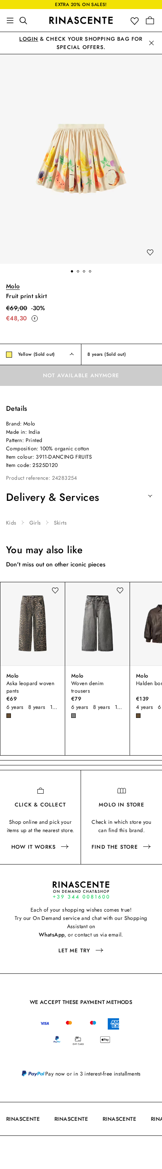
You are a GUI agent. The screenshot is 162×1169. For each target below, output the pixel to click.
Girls (35, 522)
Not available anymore (81, 375)
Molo (13, 286)
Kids (11, 522)
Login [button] (28, 39)
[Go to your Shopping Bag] (150, 20)
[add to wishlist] (150, 253)
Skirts (60, 522)
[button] (136, 20)
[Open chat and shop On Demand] (81, 890)
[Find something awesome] (26, 20)
